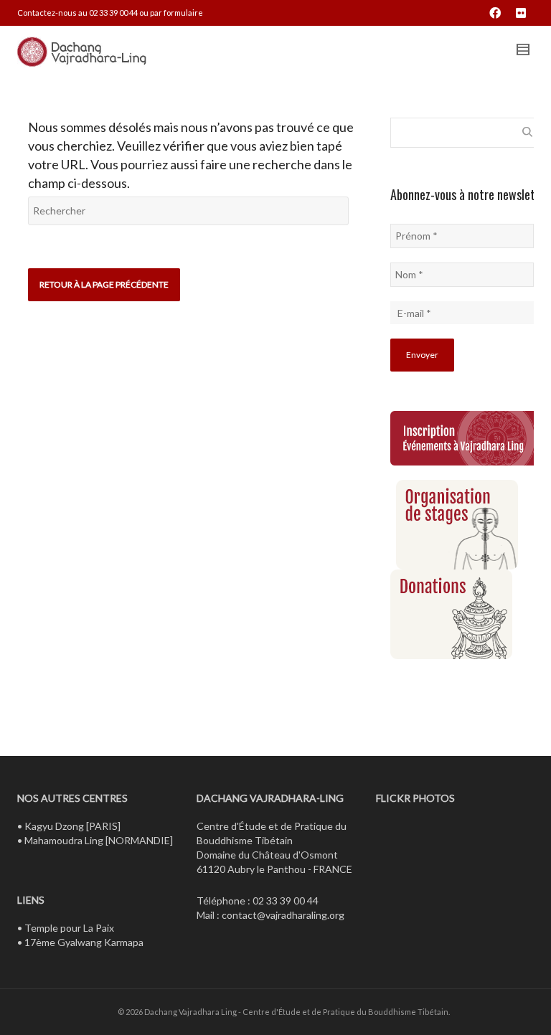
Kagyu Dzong (54, 826)
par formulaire (176, 12)
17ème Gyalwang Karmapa (83, 942)
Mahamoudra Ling (63, 840)
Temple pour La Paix (69, 928)
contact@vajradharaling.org (283, 915)
